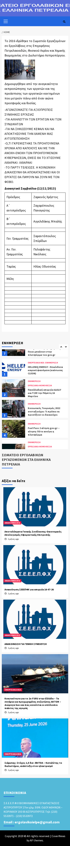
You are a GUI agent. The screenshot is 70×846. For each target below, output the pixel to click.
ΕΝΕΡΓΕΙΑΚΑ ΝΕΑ (36, 363)
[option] (35, 369)
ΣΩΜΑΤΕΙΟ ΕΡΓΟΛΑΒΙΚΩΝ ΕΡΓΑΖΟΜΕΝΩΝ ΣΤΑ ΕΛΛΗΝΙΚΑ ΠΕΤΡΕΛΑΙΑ (26, 459)
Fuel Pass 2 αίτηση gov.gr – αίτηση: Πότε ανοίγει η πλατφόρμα (44, 431)
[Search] (64, 21)
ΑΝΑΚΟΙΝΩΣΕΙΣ (12, 522)
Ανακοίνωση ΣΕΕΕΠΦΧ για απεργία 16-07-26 (29, 589)
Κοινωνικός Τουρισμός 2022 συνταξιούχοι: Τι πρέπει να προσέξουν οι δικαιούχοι (44, 411)
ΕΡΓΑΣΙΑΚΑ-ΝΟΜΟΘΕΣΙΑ (40, 385)
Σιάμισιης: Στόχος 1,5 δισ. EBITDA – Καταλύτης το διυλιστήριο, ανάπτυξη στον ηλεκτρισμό (33, 764)
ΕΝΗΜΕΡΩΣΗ (51, 363)
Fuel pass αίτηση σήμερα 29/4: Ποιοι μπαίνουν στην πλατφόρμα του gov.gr (45, 351)
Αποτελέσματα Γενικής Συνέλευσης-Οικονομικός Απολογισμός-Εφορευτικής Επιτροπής (33, 533)
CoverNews (58, 836)
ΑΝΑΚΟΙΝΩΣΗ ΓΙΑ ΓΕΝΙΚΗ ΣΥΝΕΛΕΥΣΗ (25, 644)
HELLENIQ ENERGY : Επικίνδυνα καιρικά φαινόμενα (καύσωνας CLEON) (45, 370)
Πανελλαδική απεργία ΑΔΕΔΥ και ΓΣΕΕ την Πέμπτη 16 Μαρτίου (44, 393)
